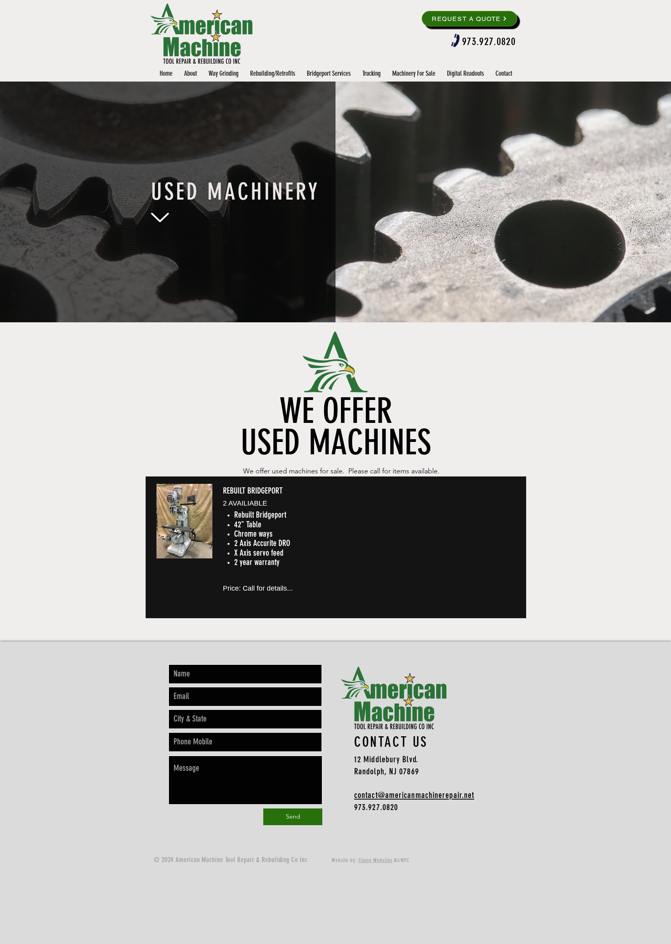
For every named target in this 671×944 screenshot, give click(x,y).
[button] (328, 73)
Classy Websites (375, 860)
